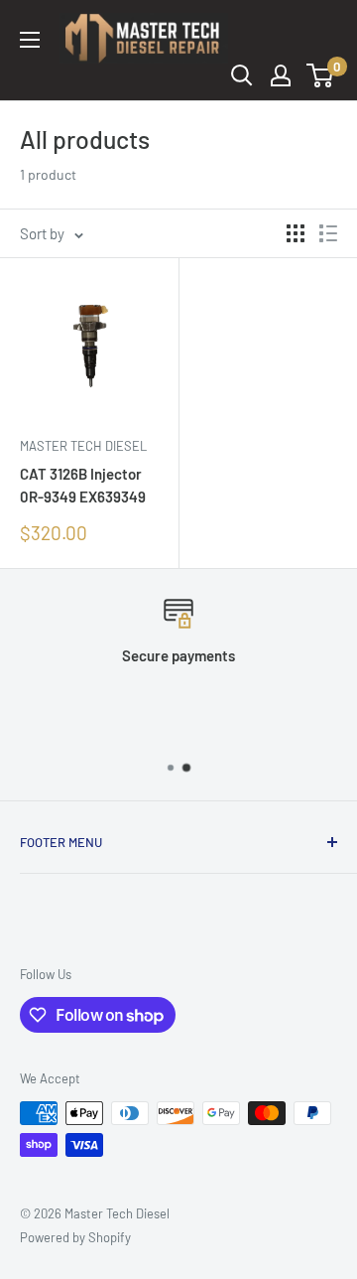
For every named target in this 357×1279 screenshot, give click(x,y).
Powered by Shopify (75, 1237)
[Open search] (242, 75)
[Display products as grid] (295, 233)
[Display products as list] (328, 233)
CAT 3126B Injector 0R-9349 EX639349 (83, 485)
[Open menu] (30, 40)
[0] (320, 75)
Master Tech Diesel (83, 446)
